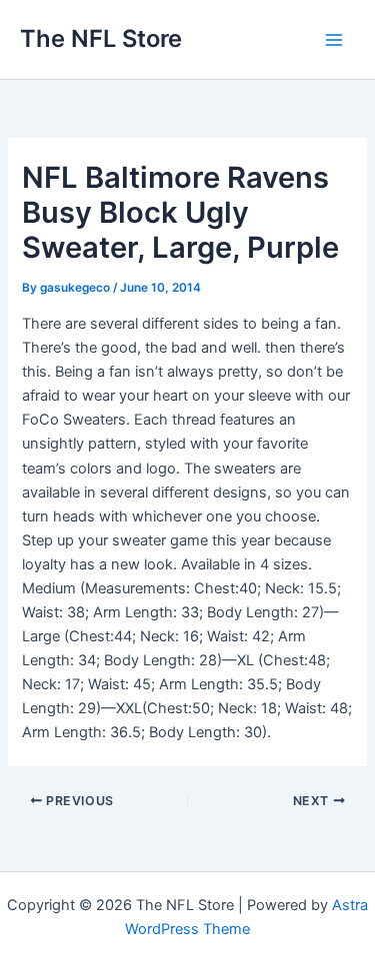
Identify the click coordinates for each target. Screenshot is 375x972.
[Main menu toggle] (334, 40)
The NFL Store (101, 38)
